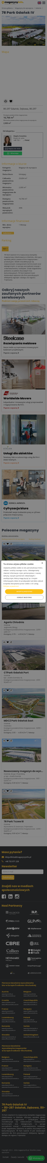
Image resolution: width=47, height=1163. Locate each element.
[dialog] (23, 581)
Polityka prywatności (11, 586)
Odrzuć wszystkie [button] (24, 597)
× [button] (42, 563)
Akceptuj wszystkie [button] (24, 591)
